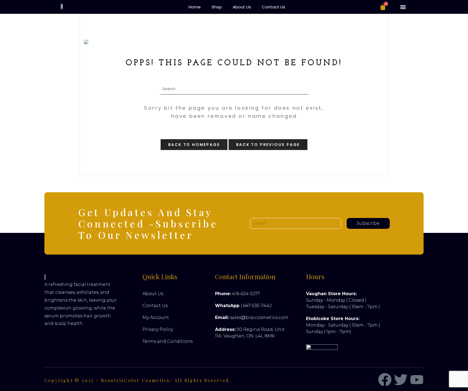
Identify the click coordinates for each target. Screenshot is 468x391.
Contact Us (273, 7)
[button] (402, 6)
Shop (217, 7)
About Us (242, 7)
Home (194, 7)
